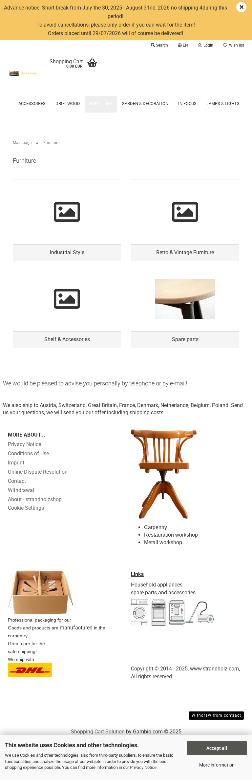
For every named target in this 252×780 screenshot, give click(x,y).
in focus (187, 103)
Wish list (235, 45)
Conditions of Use (28, 453)
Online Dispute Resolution (38, 472)
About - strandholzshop (35, 499)
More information (217, 765)
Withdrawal (21, 490)
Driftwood (67, 103)
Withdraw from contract (216, 715)
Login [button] (207, 45)
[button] (183, 45)
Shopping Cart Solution (98, 732)
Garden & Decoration (145, 103)
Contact (17, 481)
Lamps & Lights (223, 103)
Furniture (101, 103)
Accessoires (32, 103)
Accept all (216, 748)
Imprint (16, 463)
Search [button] (161, 45)
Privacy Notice (143, 767)
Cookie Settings (26, 508)
